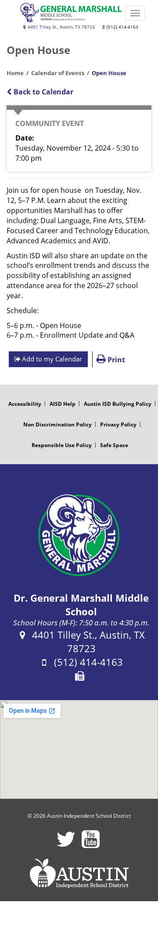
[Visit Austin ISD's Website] (79, 873)
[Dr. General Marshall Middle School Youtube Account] (91, 845)
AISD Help (62, 404)
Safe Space (114, 445)
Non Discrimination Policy (57, 424)
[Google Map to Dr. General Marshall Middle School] (79, 749)
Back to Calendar (42, 92)
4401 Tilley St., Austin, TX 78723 (60, 27)
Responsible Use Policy (62, 445)
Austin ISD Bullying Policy (117, 404)
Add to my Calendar (51, 358)
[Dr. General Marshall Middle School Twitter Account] (66, 845)
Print (115, 360)
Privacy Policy (118, 424)
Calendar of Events (57, 73)
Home (15, 73)
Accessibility (24, 404)
